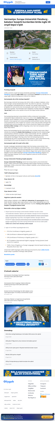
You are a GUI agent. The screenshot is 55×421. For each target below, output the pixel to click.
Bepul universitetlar (20, 264)
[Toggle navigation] (5, 6)
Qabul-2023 (12, 408)
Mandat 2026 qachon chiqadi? (13, 354)
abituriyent (6, 392)
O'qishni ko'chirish (16, 404)
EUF (28, 264)
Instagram (43, 383)
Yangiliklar (31, 388)
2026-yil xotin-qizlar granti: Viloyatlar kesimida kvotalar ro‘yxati (21, 347)
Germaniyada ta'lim (10, 264)
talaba (14, 400)
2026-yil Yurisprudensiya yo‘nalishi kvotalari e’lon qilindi (19, 361)
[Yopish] (53, 414)
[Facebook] (43, 264)
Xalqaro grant (19, 408)
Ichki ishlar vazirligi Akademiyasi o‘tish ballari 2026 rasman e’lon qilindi (23, 334)
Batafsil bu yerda (9, 254)
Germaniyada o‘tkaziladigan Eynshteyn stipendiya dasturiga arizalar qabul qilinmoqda (16, 275)
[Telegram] (40, 264)
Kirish (48, 2)
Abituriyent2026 (7, 400)
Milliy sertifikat (32, 386)
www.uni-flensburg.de (16, 59)
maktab (6, 408)
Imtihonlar (31, 393)
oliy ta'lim (20, 400)
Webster (30, 395)
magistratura (7, 396)
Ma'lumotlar (31, 390)
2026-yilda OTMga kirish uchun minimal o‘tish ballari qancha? (21, 341)
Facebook (43, 388)
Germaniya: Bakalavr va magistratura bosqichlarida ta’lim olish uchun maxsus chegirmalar (17, 299)
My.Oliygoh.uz (32, 397)
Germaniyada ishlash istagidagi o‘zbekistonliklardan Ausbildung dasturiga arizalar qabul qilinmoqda (17, 283)
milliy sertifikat (7, 404)
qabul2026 (14, 396)
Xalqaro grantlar (14, 392)
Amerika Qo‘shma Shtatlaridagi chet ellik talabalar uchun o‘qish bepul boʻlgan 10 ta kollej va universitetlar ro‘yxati (18, 291)
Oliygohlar (31, 383)
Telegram (43, 386)
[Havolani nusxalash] (46, 264)
